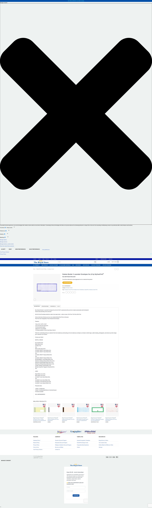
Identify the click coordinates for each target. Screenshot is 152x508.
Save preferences (34, 249)
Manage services (3, 241)
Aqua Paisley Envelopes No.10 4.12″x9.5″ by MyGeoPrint (82, 420)
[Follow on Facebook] (113, 259)
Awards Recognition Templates (83, 440)
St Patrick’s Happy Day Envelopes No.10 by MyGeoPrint (97, 420)
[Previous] (33, 414)
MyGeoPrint (87, 289)
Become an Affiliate (59, 447)
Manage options (3, 239)
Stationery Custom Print (93, 289)
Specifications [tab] (45, 306)
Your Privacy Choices (4, 252)
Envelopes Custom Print (68, 289)
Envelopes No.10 (76, 289)
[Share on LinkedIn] (75, 292)
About (39, 259)
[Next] (119, 414)
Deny (10, 249)
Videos (78, 447)
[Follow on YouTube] (118, 259)
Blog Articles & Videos (103, 440)
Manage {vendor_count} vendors (7, 243)
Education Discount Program (61, 442)
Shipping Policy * (36, 440)
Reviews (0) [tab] (53, 306)
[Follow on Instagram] (114, 259)
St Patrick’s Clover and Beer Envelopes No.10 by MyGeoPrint (39, 420)
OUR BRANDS (78, 265)
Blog (43, 259)
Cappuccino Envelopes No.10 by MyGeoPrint (68, 420)
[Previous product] (118, 269)
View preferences (20, 249)
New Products (45, 265)
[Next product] (115, 269)
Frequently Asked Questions (83, 444)
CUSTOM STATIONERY (53, 265)
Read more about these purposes (7, 246)
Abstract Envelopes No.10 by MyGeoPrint (53, 420)
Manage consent (6, 460)
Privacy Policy (3, 254)
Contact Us (57, 449)
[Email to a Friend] (71, 292)
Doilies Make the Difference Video (106, 444)
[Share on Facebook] (66, 292)
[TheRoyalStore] (44, 262)
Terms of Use (36, 447)
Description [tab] (37, 306)
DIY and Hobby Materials (65, 265)
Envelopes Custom (69, 287)
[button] (76, 114)
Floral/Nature (82, 289)
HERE (79, 0)
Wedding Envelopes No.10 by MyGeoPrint (111, 420)
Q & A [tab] (59, 306)
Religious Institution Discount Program (63, 444)
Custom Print (67, 282)
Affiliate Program (107, 265)
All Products (36, 265)
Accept (3, 249)
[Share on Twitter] (68, 292)
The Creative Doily (103, 442)
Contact (55, 259)
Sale (73, 265)
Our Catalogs (86, 265)
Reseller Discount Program (60, 440)
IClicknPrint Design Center (82, 442)
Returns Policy (36, 442)
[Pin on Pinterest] (73, 292)
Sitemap (100, 447)
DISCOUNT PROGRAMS (95, 265)
